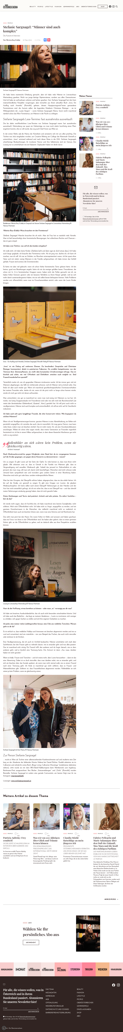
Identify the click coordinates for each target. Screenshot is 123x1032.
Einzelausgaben (84, 1009)
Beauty (33, 6)
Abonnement (31, 942)
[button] (4, 1028)
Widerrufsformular (54, 1006)
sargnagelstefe (18, 776)
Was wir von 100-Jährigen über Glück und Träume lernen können (104, 125)
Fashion (58, 6)
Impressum (50, 996)
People (40, 6)
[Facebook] (45, 40)
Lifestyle (49, 6)
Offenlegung (52, 1003)
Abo (77, 6)
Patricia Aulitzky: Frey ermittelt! (103, 106)
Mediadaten (51, 993)
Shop (102, 6)
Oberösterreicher (88, 6)
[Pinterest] (49, 40)
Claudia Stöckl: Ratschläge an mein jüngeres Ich (104, 142)
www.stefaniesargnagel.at (21, 781)
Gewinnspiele (68, 6)
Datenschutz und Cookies (57, 1009)
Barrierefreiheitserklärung (58, 1013)
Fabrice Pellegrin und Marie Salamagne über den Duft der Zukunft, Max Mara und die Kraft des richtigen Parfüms (104, 165)
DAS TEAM (50, 989)
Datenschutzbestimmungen (91, 219)
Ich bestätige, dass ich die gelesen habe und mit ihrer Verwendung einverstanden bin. (96, 219)
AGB (47, 999)
